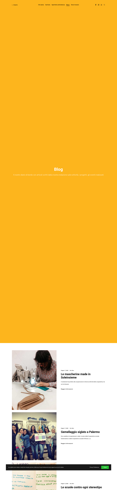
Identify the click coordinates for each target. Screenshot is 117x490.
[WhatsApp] (100, 5)
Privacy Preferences (94, 467)
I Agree (105, 467)
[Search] (103, 5)
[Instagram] (97, 5)
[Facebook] (95, 5)
